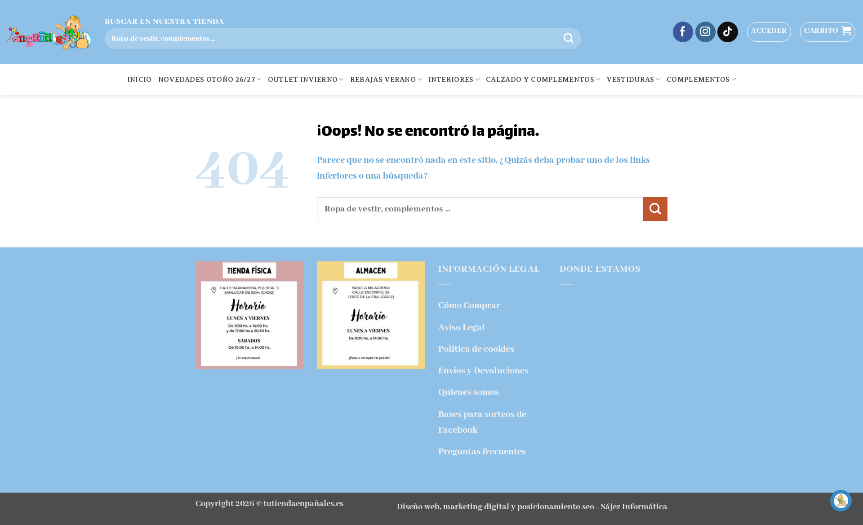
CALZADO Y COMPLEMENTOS (540, 80)
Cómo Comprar (469, 306)
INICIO (139, 80)
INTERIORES (451, 80)
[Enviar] (568, 38)
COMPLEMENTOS (698, 80)
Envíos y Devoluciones (483, 371)
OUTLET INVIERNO (303, 80)
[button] (769, 32)
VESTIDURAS (630, 80)
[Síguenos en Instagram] (705, 32)
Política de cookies (476, 349)
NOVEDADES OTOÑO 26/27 (207, 80)
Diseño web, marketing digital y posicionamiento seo (495, 507)
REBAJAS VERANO (383, 80)
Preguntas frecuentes (482, 452)
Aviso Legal (461, 328)
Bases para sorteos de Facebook (482, 422)
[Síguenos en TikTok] (727, 32)
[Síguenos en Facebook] (683, 32)
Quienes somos (468, 392)
